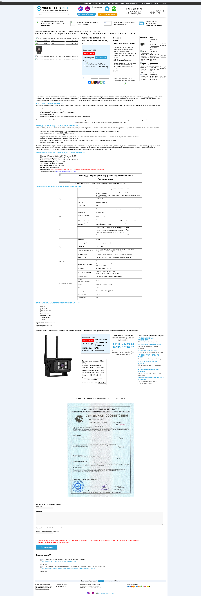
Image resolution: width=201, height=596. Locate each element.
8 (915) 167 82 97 (123, 347)
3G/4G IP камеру (148, 97)
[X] (95, 82)
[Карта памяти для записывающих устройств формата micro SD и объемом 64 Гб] (145, 60)
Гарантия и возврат (146, 3)
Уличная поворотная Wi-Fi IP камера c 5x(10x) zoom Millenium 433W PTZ (58, 561)
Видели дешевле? (100, 57)
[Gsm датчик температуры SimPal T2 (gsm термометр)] (145, 79)
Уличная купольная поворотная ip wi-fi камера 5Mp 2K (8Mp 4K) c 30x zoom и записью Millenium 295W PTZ (67, 568)
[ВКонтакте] (89, 82)
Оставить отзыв (104, 78)
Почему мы (97, 3)
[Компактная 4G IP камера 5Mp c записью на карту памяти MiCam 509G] (57, 38)
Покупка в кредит (132, 3)
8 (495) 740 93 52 (123, 343)
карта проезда (98, 587)
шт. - (162, 11)
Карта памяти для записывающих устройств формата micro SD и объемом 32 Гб (154, 44)
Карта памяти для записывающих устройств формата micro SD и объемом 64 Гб (154, 55)
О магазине (87, 3)
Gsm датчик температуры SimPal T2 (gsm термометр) (154, 77)
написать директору (107, 14)
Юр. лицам (106, 3)
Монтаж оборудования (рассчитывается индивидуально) (103, 65)
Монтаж (157, 3)
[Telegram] (104, 82)
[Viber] (98, 82)
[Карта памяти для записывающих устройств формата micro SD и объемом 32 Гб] (142, 45)
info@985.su (102, 383)
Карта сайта (49, 586)
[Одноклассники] (92, 82)
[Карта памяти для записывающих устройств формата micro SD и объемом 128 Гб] (145, 72)
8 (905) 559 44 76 (134, 9)
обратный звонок (87, 14)
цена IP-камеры (49, 142)
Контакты (165, 3)
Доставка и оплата (118, 3)
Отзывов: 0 (94, 78)
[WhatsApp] (101, 82)
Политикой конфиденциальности (48, 542)
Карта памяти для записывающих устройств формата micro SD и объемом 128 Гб (154, 67)
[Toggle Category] (1, 1)
